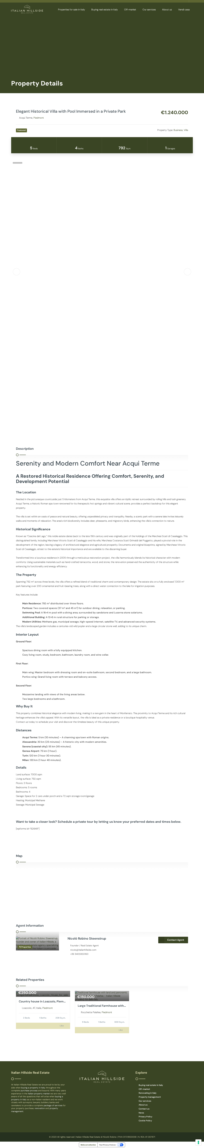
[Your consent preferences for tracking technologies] (198, 1142)
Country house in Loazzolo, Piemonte (44, 1001)
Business (178, 130)
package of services (53, 1105)
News (141, 1112)
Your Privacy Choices (107, 1145)
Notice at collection (88, 1145)
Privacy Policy (145, 1116)
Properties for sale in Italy (71, 9)
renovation (40, 1108)
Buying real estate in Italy (104, 9)
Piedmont (38, 117)
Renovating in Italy (147, 1093)
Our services (149, 9)
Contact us (144, 1108)
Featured (21, 130)
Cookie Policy (145, 1120)
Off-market (130, 9)
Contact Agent (175, 940)
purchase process (29, 1090)
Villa (186, 130)
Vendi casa (184, 9)
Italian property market (39, 1093)
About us (167, 9)
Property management (150, 1097)
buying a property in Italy (33, 1087)
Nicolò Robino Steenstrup (87, 938)
